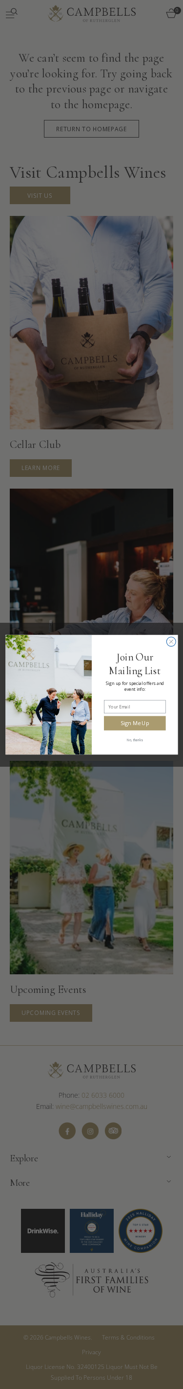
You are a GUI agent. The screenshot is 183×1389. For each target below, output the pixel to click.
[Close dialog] (171, 641)
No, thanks (135, 740)
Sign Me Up (134, 723)
